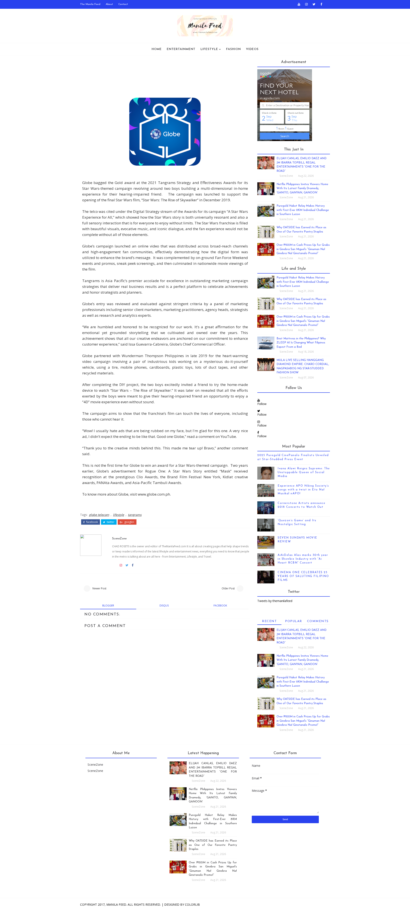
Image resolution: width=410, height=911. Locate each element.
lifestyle (118, 515)
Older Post (228, 588)
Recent (269, 621)
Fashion (233, 49)
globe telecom (99, 515)
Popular (293, 621)
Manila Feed (116, 904)
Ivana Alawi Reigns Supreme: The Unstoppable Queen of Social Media (304, 472)
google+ (129, 522)
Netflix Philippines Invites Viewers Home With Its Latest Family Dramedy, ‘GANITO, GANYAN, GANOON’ (302, 188)
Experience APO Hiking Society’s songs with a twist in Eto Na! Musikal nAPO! (303, 489)
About (109, 4)
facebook (92, 522)
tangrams (135, 515)
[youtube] (299, 4)
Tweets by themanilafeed (274, 601)
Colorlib (192, 904)
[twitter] (314, 4)
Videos (252, 49)
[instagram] (306, 4)
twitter (110, 522)
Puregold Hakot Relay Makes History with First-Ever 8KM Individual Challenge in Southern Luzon (303, 210)
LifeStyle (209, 49)
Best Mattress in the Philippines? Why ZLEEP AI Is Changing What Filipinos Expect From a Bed (301, 342)
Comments (318, 621)
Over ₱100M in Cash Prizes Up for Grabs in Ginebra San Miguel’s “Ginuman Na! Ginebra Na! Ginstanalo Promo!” (303, 249)
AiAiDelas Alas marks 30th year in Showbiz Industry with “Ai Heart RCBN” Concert (303, 559)
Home (157, 49)
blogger (108, 605)
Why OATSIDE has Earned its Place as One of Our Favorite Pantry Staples (213, 845)
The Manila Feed (90, 4)
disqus (164, 605)
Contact (123, 4)
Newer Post (99, 588)
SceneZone (119, 538)
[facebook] (321, 4)
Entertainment (181, 49)
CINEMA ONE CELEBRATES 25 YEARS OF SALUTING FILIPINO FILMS (303, 576)
